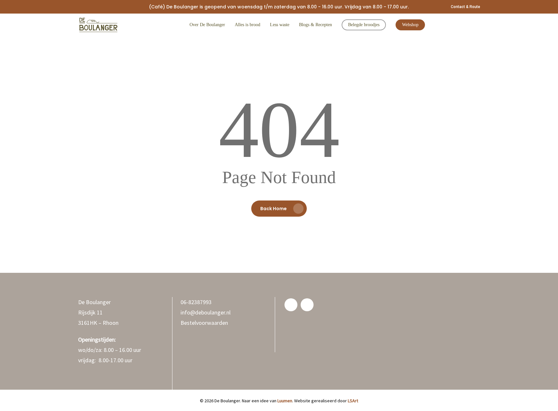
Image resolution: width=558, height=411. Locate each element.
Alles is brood (247, 24)
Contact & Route (465, 7)
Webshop (410, 24)
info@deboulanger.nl (206, 312)
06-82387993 (196, 302)
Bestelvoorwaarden (204, 322)
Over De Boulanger (207, 24)
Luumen (284, 401)
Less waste (279, 24)
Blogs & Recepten (315, 24)
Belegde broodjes (363, 24)
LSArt (353, 401)
